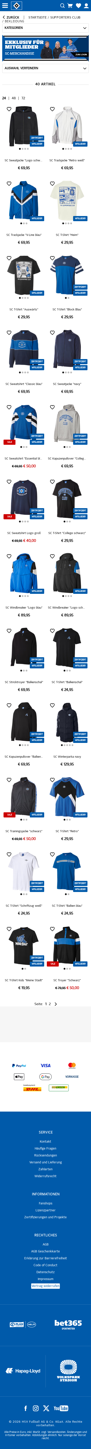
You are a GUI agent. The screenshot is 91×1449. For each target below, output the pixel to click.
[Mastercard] (72, 1065)
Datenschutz (45, 1272)
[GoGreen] (59, 1088)
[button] (20, 149)
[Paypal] (19, 1065)
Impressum (45, 1279)
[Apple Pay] (19, 1076)
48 (14, 98)
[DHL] (32, 1088)
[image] (23, 137)
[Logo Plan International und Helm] (15, 1326)
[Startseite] (16, 5)
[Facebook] (26, 1408)
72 (23, 98)
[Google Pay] (45, 1076)
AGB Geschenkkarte (45, 1251)
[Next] (55, 1004)
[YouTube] (61, 1408)
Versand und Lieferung (45, 1162)
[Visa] (45, 1065)
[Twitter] (46, 1408)
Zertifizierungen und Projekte (45, 1217)
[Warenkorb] (70, 5)
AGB (46, 1244)
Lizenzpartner (46, 1210)
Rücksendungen (45, 1155)
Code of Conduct (45, 1265)
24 (4, 98)
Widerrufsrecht (45, 1176)
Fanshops (45, 1203)
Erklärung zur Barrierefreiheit (45, 1258)
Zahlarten (45, 1169)
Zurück (12, 17)
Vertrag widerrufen (45, 1286)
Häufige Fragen (45, 1148)
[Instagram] (36, 1408)
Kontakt (45, 1141)
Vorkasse (72, 1077)
